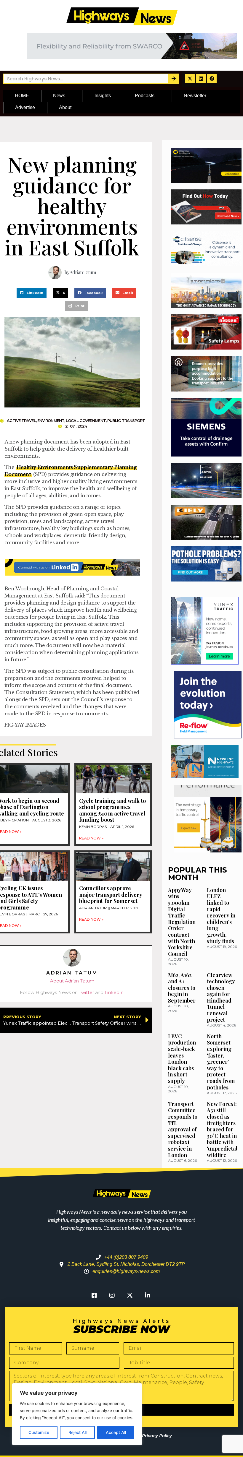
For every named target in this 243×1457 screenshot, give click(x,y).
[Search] (173, 78)
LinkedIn (114, 992)
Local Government (86, 420)
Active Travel (21, 420)
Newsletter (195, 95)
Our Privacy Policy (152, 1435)
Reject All (77, 1432)
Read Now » (91, 838)
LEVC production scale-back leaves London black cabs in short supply (182, 1058)
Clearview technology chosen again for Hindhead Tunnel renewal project (221, 997)
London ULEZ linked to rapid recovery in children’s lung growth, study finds (221, 915)
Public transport (126, 420)
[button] (32, 293)
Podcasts (144, 95)
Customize (38, 1432)
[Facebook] (212, 78)
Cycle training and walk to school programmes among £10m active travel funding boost (112, 810)
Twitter (86, 992)
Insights (103, 95)
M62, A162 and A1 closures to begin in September (182, 988)
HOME (22, 95)
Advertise (25, 107)
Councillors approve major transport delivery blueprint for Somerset (110, 894)
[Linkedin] (201, 78)
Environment (50, 420)
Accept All (116, 1432)
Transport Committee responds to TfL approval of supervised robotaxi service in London (182, 1129)
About (65, 107)
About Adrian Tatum (72, 981)
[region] (77, 1414)
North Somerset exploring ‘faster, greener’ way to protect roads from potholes (221, 1062)
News (59, 95)
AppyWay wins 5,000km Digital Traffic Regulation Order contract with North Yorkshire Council (182, 921)
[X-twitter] (190, 78)
